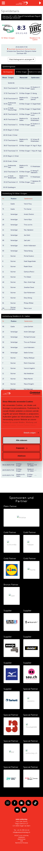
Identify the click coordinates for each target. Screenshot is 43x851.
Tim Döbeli (27, 277)
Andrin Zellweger (29, 332)
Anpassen (20, 448)
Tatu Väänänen (28, 230)
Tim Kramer (27, 209)
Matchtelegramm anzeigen (20, 59)
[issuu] (24, 810)
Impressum (21, 837)
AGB (21, 841)
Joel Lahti (27, 240)
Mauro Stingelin (29, 384)
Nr (3, 198)
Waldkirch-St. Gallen (35, 39)
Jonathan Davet (29, 287)
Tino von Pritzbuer (30, 342)
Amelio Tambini (29, 214)
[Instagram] (21, 803)
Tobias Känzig (28, 251)
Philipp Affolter (28, 303)
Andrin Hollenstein (30, 245)
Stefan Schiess (28, 352)
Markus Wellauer (29, 358)
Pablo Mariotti (28, 379)
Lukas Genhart (28, 326)
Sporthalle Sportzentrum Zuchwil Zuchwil (22, 49)
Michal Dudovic (29, 256)
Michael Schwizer (29, 337)
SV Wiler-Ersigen (8, 38)
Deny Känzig (28, 298)
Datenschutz (21, 839)
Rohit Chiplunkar (29, 363)
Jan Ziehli (27, 235)
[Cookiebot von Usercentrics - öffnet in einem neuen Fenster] (30, 393)
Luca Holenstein (29, 347)
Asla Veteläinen (29, 373)
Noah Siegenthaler (30, 261)
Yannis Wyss (28, 219)
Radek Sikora (28, 266)
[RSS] (28, 803)
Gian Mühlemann (29, 292)
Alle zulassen (21, 440)
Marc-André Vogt (29, 282)
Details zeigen (30, 433)
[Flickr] (17, 810)
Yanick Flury (28, 204)
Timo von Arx (28, 225)
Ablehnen (22, 456)
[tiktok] (35, 803)
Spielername (28, 198)
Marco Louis (28, 308)
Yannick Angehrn (29, 368)
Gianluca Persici (29, 272)
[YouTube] (8, 803)
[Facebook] (15, 803)
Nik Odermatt (28, 389)
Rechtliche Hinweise (21, 843)
